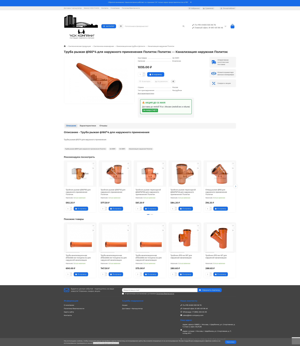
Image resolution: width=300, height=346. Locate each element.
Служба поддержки (132, 301)
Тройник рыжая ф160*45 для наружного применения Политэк (113, 192)
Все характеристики (146, 93)
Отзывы (103, 126)
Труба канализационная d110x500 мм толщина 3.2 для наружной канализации (78, 257)
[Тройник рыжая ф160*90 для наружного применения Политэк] (80, 174)
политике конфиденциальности (106, 343)
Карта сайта (69, 312)
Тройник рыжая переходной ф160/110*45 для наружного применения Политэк (183, 192)
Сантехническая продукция (79, 46)
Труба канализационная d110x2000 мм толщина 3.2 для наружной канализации (114, 257)
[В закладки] (93, 163)
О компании (115, 8)
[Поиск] (183, 26)
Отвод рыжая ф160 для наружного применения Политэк (216, 192)
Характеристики (88, 126)
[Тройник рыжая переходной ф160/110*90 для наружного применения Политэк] (150, 174)
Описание (71, 126)
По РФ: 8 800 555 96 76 (205, 25)
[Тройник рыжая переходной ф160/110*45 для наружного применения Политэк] (185, 174)
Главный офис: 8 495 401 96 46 (209, 27)
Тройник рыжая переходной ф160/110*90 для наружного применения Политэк (148, 192)
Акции (124, 305)
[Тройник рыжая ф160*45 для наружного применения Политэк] (115, 174)
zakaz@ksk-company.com (193, 315)
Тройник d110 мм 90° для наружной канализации (181, 256)
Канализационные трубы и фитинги (130, 46)
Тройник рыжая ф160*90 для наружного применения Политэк (78, 192)
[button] (64, 186)
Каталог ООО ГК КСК (91, 8)
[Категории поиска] (120, 26)
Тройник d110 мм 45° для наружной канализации (216, 256)
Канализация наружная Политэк (161, 46)
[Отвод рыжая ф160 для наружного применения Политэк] (219, 174)
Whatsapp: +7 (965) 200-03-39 (195, 312)
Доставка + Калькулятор (132, 308)
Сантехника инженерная (104, 46)
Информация (71, 301)
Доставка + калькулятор (73, 8)
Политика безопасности (131, 8)
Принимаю (230, 342)
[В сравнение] (93, 168)
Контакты (104, 8)
